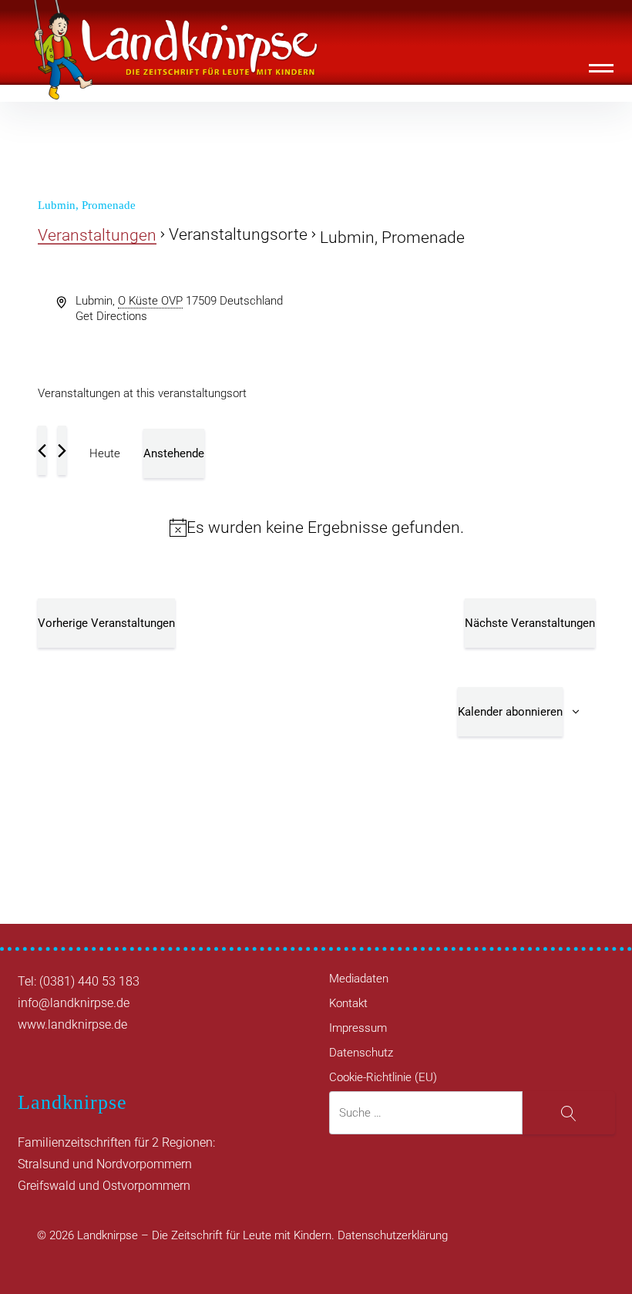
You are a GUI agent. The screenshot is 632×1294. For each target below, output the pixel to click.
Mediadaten (358, 979)
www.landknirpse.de (72, 1024)
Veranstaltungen (97, 235)
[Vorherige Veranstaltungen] (42, 450)
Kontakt (348, 1003)
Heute (104, 453)
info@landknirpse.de (73, 1003)
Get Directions (111, 316)
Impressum (358, 1028)
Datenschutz (361, 1053)
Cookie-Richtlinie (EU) (383, 1077)
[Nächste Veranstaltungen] (62, 450)
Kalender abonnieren (510, 712)
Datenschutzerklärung (393, 1235)
